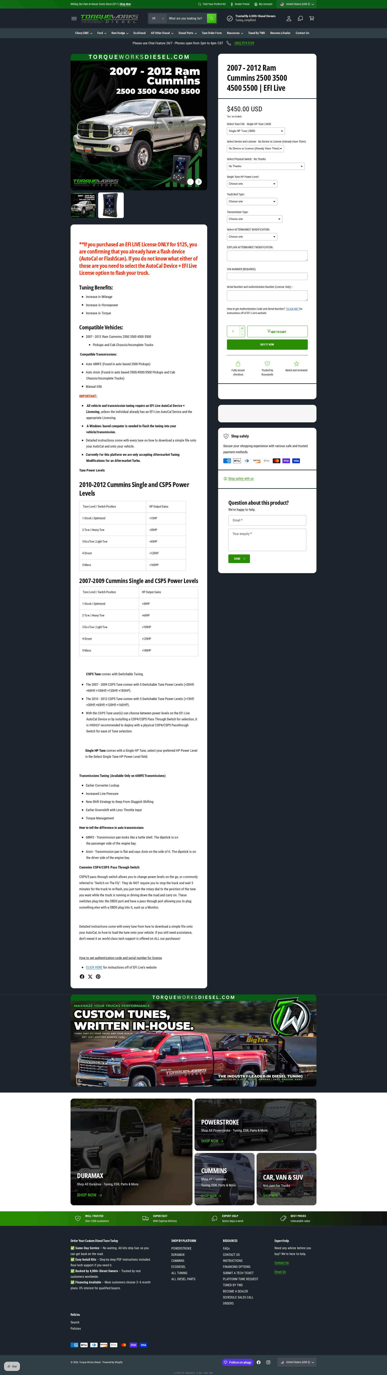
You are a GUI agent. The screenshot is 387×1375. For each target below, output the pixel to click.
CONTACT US (231, 1255)
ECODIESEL (178, 1267)
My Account (265, 4)
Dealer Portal (242, 4)
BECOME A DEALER (235, 1291)
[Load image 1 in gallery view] (83, 205)
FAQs (226, 1248)
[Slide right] (198, 182)
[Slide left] (190, 182)
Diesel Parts (186, 33)
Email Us (280, 1272)
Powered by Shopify (112, 1362)
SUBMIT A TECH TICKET (238, 1273)
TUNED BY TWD (233, 1285)
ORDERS (228, 1303)
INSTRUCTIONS (232, 1261)
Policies (76, 1329)
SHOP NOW (86, 1195)
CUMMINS (177, 1261)
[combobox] (192, 18)
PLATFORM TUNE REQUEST (240, 1279)
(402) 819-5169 (244, 43)
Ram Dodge (118, 33)
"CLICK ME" (292, 308)
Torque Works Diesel (90, 1362)
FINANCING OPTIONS (236, 1267)
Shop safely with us (241, 479)
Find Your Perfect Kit (214, 4)
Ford (100, 33)
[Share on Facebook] (82, 976)
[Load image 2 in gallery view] (111, 205)
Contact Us (282, 1263)
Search (75, 1322)
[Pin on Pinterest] (98, 976)
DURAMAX (178, 1255)
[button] (74, 18)
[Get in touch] (300, 18)
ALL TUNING (179, 1273)
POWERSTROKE (181, 1248)
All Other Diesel (160, 33)
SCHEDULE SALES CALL (238, 1297)
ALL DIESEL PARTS (183, 1279)
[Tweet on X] (90, 976)
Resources (233, 33)
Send (237, 558)
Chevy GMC (82, 33)
